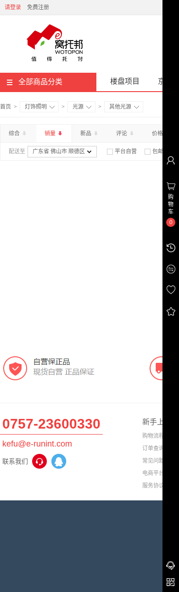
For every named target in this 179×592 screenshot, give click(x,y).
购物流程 (153, 436)
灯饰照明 (36, 107)
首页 (5, 107)
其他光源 (120, 107)
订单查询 (153, 448)
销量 (51, 133)
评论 (122, 133)
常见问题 (153, 461)
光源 (78, 107)
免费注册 (38, 7)
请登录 (13, 7)
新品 (86, 133)
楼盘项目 (125, 81)
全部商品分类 (40, 82)
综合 (15, 133)
